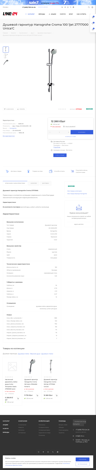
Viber (70, 7)
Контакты (21, 430)
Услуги (6, 428)
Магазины (42, 425)
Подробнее (56, 147)
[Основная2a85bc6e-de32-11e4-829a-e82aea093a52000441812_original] (52, 75)
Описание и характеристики (15, 183)
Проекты (61, 432)
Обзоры (61, 427)
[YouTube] (68, 7)
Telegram (43, 452)
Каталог (6, 421)
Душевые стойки (47, 354)
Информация (44, 421)
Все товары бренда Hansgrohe (77, 193)
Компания (22, 421)
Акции (5, 425)
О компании (22, 425)
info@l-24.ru (80, 436)
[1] (59, 109)
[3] (62, 109)
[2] (60, 109)
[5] (65, 109)
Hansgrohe (13, 128)
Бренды (6, 432)
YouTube (48, 452)
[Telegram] (65, 7)
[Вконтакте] (62, 7)
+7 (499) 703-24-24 (29, 7)
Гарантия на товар (44, 432)
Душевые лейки (23, 354)
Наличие (34, 183)
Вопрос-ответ (63, 425)
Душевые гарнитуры (10, 354)
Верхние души (35, 354)
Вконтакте (38, 452)
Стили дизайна (63, 430)
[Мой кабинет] (92, 7)
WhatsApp (73, 7)
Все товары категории (75, 191)
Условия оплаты (44, 427)
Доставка (45, 183)
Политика (42, 435)
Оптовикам (22, 432)
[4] (63, 109)
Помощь (62, 421)
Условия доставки (44, 430)
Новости (21, 427)
